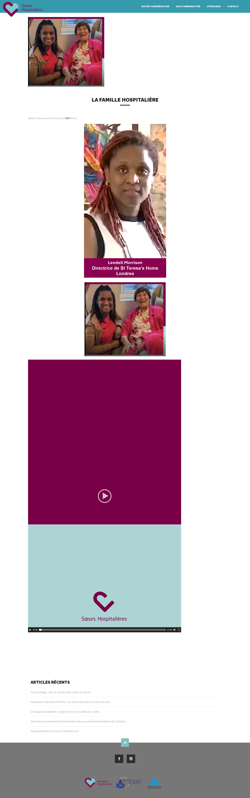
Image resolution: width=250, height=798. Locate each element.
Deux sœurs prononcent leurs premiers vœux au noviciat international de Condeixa (78, 721)
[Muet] (174, 629)
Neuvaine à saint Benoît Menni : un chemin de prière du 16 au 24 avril (70, 701)
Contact (233, 6)
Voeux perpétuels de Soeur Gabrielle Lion (55, 731)
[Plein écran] (179, 629)
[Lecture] (30, 629)
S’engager (213, 6)
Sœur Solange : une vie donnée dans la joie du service (61, 692)
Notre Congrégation (155, 6)
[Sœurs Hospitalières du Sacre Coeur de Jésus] (23, 9)
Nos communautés (188, 6)
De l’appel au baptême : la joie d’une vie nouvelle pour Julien (65, 711)
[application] (104, 496)
